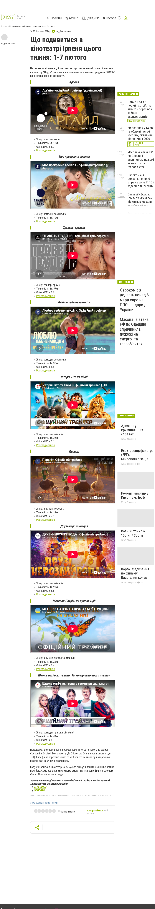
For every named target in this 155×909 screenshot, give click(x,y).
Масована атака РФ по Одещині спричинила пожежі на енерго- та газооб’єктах (140, 159)
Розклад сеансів (45, 150)
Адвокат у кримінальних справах (132, 430)
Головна (4, 26)
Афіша (73, 18)
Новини (56, 18)
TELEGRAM (40, 786)
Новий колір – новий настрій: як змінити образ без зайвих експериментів (139, 109)
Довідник (92, 18)
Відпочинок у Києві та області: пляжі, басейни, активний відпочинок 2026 (140, 133)
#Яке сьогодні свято (40, 802)
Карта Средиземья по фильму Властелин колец (135, 573)
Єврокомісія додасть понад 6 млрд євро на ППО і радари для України (140, 180)
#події (55, 802)
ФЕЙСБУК (39, 790)
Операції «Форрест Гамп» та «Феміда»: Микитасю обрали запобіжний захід (140, 200)
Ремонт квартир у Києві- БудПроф (134, 495)
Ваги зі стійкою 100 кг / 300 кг (133, 533)
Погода (111, 18)
